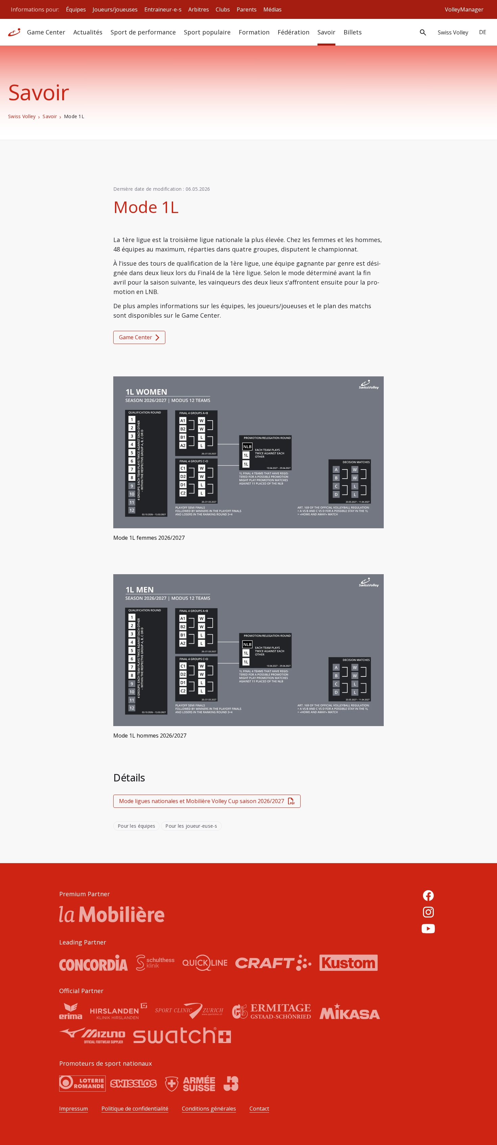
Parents (247, 9)
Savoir (326, 32)
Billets (353, 32)
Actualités (87, 32)
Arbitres (198, 9)
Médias (272, 9)
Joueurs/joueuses (115, 9)
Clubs (223, 9)
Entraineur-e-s (163, 9)
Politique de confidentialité (134, 1108)
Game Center (46, 32)
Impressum (73, 1108)
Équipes (76, 9)
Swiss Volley (22, 116)
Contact (259, 1108)
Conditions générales (209, 1108)
